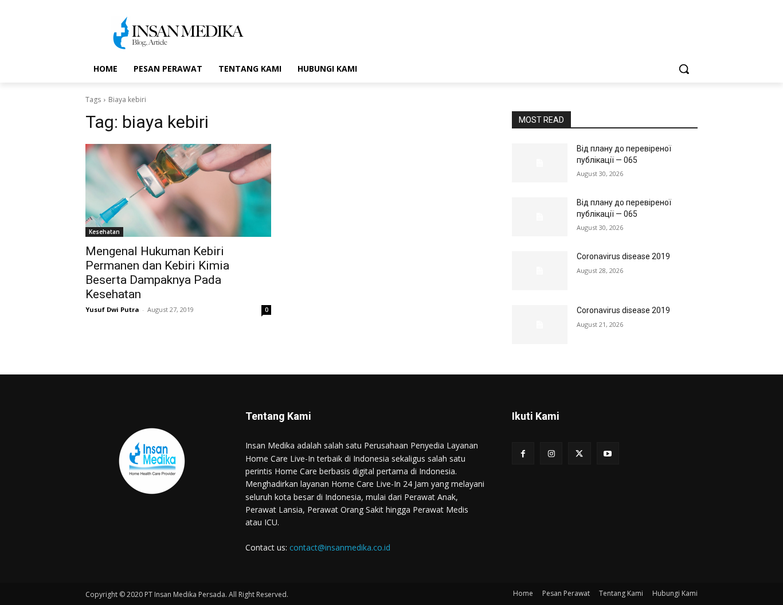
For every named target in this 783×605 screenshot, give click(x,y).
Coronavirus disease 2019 (623, 256)
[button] (684, 69)
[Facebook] (523, 453)
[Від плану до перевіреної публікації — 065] (539, 162)
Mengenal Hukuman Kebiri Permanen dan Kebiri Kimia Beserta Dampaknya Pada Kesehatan (157, 272)
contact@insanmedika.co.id (339, 547)
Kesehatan (104, 232)
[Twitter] (579, 453)
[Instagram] (551, 453)
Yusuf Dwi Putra (112, 309)
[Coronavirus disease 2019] (539, 270)
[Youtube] (608, 453)
